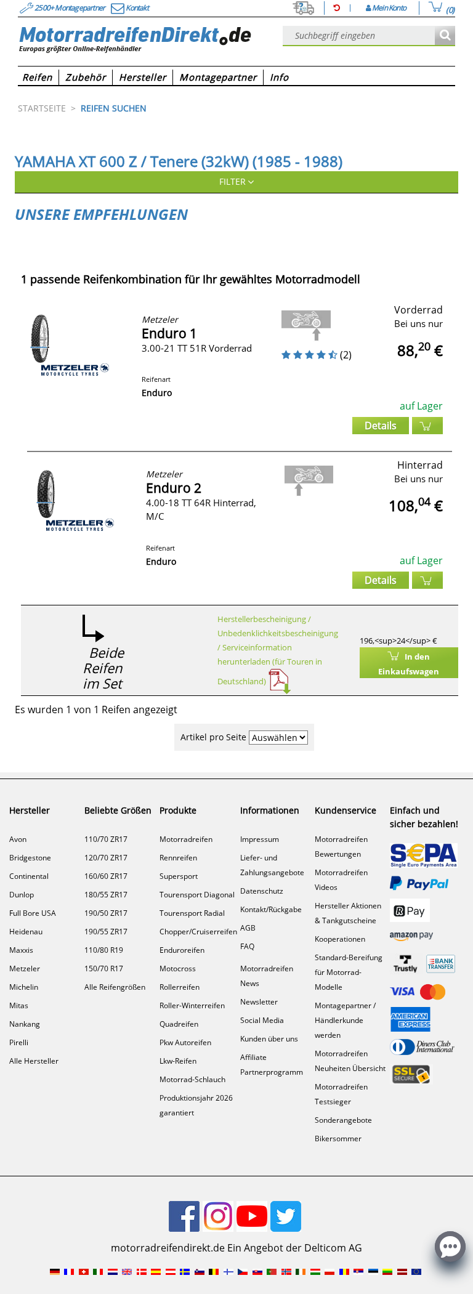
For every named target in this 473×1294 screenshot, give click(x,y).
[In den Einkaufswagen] (427, 425)
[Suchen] (445, 36)
